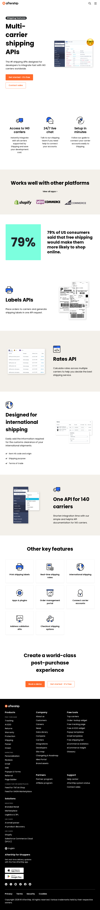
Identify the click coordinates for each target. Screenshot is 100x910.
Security (31, 893)
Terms (19, 893)
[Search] (90, 3)
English (11, 848)
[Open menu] (95, 3)
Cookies (43, 893)
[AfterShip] (11, 3)
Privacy (8, 893)
